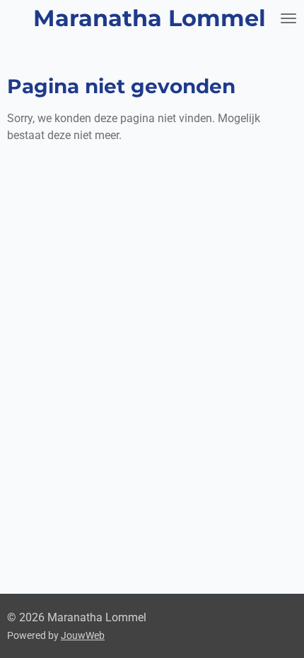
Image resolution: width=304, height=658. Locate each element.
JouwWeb (83, 635)
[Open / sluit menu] (288, 18)
